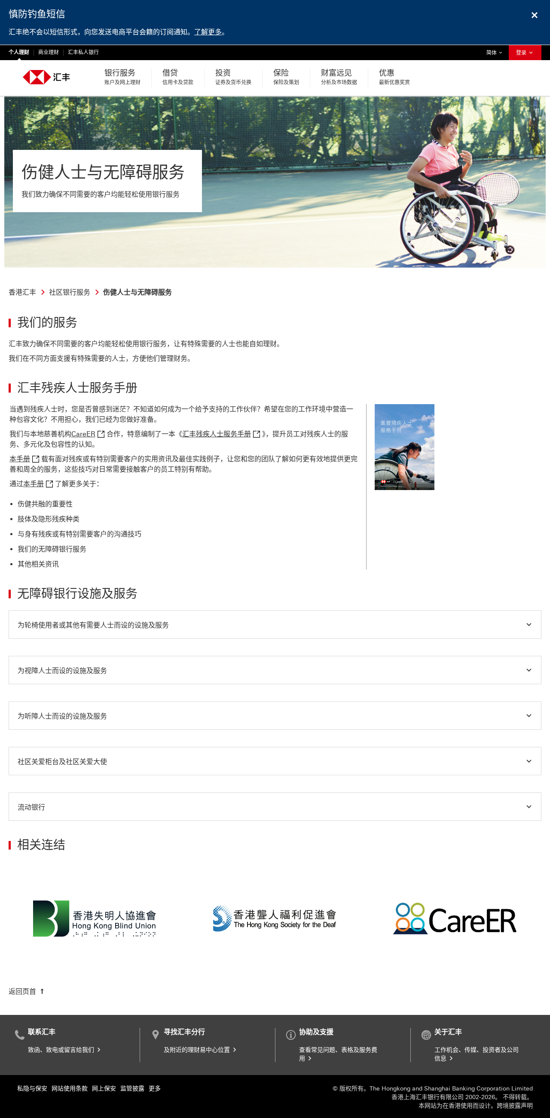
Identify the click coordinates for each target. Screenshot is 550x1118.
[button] (275, 624)
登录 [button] (522, 53)
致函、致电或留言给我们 (62, 1050)
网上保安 (104, 1088)
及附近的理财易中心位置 (198, 1050)
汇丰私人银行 (83, 52)
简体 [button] (496, 52)
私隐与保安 (32, 1088)
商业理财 (48, 52)
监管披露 (132, 1088)
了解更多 (208, 32)
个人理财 (19, 52)
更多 (155, 1088)
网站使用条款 (70, 1088)
